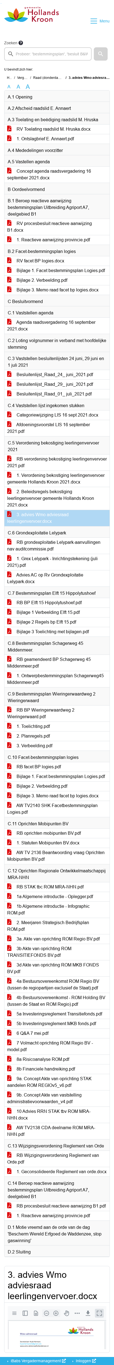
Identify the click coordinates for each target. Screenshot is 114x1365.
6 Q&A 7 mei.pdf (31, 1033)
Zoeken (10, 43)
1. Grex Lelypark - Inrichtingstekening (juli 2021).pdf (52, 562)
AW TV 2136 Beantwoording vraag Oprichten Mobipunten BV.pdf (56, 856)
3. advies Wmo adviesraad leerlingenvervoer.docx (38, 518)
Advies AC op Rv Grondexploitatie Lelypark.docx (45, 578)
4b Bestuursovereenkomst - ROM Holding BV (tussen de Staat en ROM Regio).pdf (56, 1001)
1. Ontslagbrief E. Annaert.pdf (44, 138)
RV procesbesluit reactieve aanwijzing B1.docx (49, 226)
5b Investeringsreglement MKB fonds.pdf (55, 1023)
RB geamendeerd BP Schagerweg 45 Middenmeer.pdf (49, 662)
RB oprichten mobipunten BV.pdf (48, 833)
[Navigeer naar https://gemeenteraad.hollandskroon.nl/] (31, 21)
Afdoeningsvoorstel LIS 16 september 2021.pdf (48, 428)
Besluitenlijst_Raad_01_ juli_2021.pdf (53, 394)
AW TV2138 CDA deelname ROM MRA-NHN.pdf (51, 1131)
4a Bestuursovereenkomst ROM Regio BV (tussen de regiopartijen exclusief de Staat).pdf (53, 984)
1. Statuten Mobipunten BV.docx (47, 843)
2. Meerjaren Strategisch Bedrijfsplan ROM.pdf (48, 926)
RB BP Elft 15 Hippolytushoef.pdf (48, 602)
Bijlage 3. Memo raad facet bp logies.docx (57, 290)
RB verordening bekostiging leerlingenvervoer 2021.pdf (57, 462)
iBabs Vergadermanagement (36, 1361)
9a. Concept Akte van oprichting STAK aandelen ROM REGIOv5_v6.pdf (49, 1082)
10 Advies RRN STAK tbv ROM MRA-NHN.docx (48, 1114)
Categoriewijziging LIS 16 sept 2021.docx (56, 415)
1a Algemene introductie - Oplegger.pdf (54, 896)
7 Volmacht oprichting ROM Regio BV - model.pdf (50, 1046)
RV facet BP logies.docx (39, 260)
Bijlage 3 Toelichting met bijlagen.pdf (52, 631)
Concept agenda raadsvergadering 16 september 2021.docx (49, 174)
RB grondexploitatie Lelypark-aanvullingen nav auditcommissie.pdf (53, 545)
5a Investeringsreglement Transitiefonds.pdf (58, 1014)
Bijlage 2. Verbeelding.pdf (41, 280)
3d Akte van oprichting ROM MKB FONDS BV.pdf (53, 968)
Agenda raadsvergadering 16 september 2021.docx (51, 325)
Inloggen (83, 1361)
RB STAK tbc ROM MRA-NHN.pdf (49, 887)
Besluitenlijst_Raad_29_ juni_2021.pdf (54, 384)
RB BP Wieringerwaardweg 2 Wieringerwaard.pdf (40, 713)
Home (11, 78)
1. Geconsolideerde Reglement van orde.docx (61, 1171)
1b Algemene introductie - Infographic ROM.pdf (48, 909)
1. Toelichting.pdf (32, 726)
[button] (101, 54)
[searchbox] (48, 54)
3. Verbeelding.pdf (33, 745)
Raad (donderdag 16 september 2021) (62, 78)
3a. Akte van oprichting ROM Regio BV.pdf (57, 939)
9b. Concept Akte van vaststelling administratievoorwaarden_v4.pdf (44, 1098)
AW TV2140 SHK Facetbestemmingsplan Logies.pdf (52, 809)
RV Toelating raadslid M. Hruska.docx (52, 129)
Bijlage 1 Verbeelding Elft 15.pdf (47, 612)
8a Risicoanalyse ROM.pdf (42, 1059)
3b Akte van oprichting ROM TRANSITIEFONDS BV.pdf (39, 952)
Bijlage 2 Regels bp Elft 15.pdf (45, 622)
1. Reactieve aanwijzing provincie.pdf (52, 239)
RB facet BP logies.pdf (38, 766)
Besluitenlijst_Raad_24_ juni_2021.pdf (54, 374)
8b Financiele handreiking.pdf (45, 1069)
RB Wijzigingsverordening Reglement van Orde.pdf (53, 1158)
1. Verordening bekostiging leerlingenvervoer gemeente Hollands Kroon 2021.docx (56, 478)
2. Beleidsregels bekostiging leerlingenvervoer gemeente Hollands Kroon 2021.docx (50, 498)
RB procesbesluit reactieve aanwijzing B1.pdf (60, 1206)
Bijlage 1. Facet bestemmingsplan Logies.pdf (60, 270)
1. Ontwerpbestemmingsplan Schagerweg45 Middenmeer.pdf (55, 679)
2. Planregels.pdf (32, 736)
